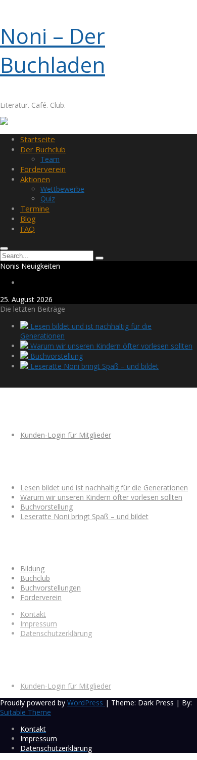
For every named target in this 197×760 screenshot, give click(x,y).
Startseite (37, 139)
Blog (28, 219)
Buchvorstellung (55, 356)
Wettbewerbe (62, 189)
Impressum (38, 623)
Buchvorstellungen (50, 588)
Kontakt (33, 614)
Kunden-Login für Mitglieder (65, 435)
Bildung (32, 568)
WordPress (86, 702)
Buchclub (35, 578)
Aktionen (35, 179)
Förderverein (43, 169)
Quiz (47, 198)
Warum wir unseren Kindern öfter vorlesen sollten (110, 346)
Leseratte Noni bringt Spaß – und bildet (93, 366)
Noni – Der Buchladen (52, 50)
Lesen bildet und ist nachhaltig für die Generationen (104, 487)
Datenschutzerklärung (56, 633)
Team (50, 159)
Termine (35, 208)
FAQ (27, 229)
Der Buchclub (43, 149)
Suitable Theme (25, 712)
